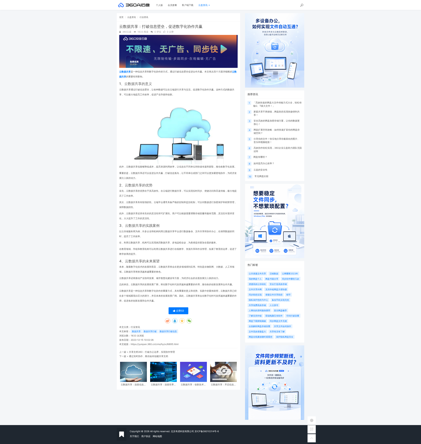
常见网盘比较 (261, 176)
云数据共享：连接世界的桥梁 (163, 384)
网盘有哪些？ (260, 156)
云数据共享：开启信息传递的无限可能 (223, 384)
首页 (121, 17)
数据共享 (136, 331)
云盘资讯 (203, 5)
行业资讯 (144, 17)
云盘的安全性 (260, 169)
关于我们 (134, 436)
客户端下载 (187, 5)
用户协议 (145, 436)
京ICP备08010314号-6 (207, 431)
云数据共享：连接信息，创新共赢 (133, 384)
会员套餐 (172, 5)
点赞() (179, 310)
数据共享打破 (150, 331)
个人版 (159, 5)
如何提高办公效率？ (264, 163)
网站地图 (157, 436)
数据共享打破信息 (168, 331)
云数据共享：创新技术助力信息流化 (193, 384)
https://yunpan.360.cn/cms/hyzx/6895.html (154, 344)
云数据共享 (125, 71)
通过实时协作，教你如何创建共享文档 (148, 356)
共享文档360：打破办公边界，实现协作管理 (152, 351)
